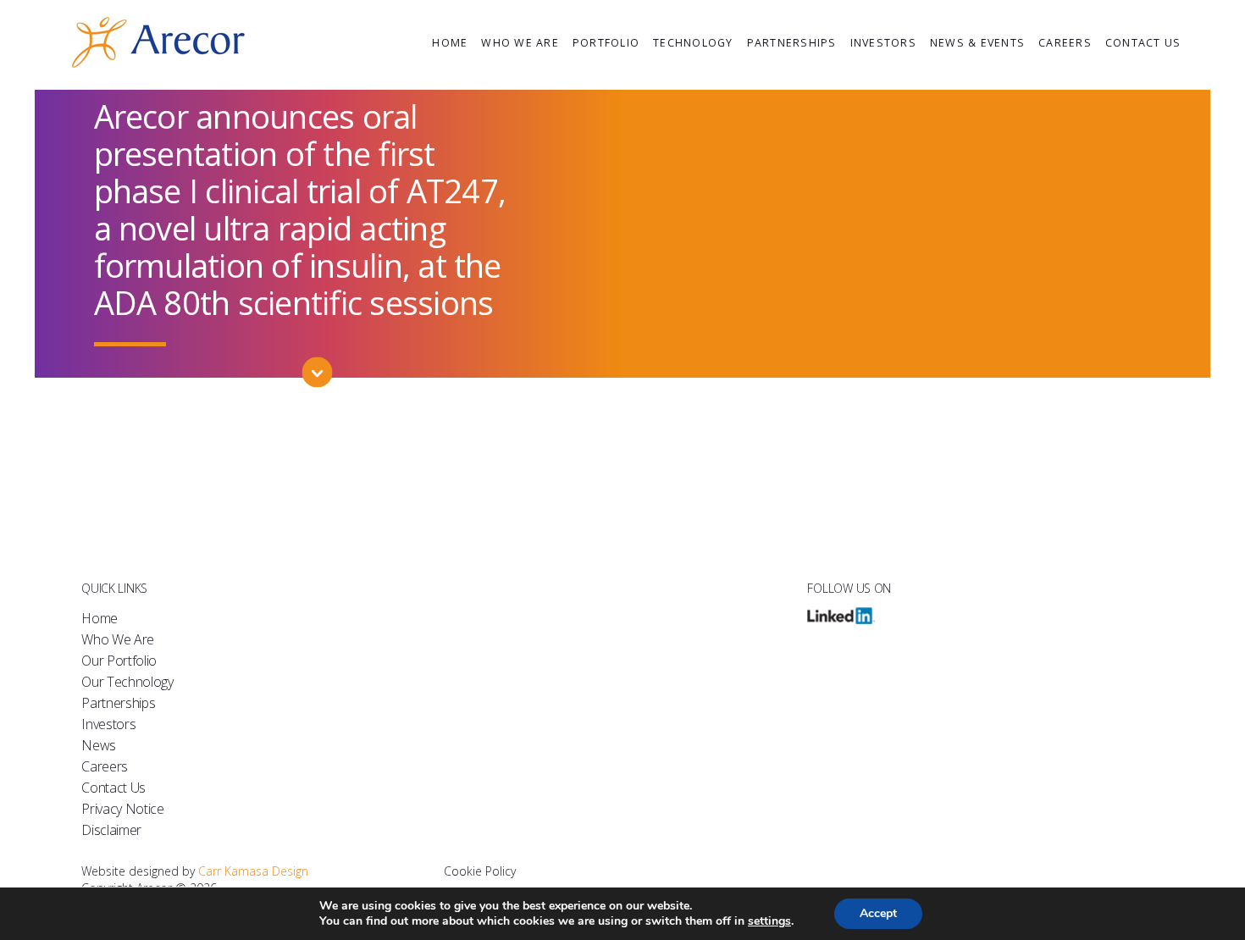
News (98, 745)
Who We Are (117, 639)
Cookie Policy (480, 871)
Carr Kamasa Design (253, 871)
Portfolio (606, 43)
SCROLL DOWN (317, 393)
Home (450, 43)
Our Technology (127, 681)
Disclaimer (111, 830)
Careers (1065, 43)
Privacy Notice (122, 808)
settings (769, 921)
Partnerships (792, 43)
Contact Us (113, 787)
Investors (883, 43)
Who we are (520, 43)
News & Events (977, 43)
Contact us (1143, 43)
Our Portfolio (119, 660)
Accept (878, 913)
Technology (693, 43)
